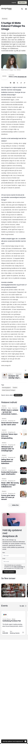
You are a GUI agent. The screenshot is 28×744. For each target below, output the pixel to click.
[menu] (26, 9)
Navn (3, 552)
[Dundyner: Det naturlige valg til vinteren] (11, 376)
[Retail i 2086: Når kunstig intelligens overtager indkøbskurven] (14, 483)
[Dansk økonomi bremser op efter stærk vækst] (14, 422)
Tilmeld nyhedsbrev (9, 571)
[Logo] (6, 9)
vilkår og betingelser (18, 566)
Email (3, 558)
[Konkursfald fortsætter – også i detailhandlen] (14, 471)
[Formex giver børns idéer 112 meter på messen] (14, 495)
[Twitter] (17, 83)
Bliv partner (22, 2)
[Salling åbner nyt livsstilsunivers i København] (14, 459)
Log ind (14, 2)
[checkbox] (3, 566)
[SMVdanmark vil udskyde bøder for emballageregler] (14, 447)
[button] (25, 370)
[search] (22, 9)
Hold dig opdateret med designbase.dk (13, 741)
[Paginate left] (2, 590)
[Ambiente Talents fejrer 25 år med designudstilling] (14, 434)
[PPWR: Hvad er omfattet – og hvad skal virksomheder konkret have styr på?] (14, 410)
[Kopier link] (24, 82)
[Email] (21, 83)
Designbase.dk (22, 76)
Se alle (22, 606)
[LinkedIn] (14, 83)
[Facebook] (11, 83)
